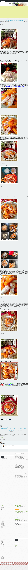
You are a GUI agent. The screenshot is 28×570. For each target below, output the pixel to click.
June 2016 (2, 521)
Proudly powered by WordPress (3, 563)
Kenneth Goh (7, 21)
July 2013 (1, 554)
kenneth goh (22, 434)
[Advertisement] (14, 13)
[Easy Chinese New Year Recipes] (21, 506)
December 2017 (2, 508)
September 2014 (2, 541)
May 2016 (2, 522)
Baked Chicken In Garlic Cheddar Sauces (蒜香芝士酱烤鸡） (21, 476)
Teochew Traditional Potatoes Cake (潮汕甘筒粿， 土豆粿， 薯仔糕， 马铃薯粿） (22, 428)
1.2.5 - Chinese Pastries (6, 434)
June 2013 (2, 555)
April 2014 (2, 546)
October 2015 (2, 529)
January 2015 (2, 537)
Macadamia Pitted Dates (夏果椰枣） (19, 465)
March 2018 (2, 507)
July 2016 (1, 520)
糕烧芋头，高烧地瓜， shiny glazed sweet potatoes (6, 435)
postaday (25, 434)
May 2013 (2, 556)
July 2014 (1, 543)
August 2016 (2, 519)
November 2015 (2, 528)
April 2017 (2, 512)
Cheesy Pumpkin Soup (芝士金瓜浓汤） (19, 469)
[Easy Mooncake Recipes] (21, 517)
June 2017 (2, 510)
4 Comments (26, 21)
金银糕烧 (13, 435)
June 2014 (2, 544)
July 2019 (1, 506)
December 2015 (2, 527)
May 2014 (2, 545)
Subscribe (2, 457)
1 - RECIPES (2, 434)
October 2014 (2, 540)
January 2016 (2, 526)
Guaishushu (19, 434)
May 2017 (2, 511)
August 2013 (2, 553)
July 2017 (1, 509)
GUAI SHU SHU (15, 434)
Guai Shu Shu (15, 3)
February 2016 (2, 525)
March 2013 (2, 558)
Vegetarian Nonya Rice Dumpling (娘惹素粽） (19, 466)
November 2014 (2, 539)
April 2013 (2, 557)
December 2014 (2, 538)
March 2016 (2, 524)
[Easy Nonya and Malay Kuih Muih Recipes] (21, 512)
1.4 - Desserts (10, 434)
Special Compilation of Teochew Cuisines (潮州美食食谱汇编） (4, 428)
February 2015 (2, 536)
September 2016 (2, 518)
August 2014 (2, 542)
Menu (14, 7)
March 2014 (2, 547)
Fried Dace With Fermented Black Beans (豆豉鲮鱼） (20, 467)
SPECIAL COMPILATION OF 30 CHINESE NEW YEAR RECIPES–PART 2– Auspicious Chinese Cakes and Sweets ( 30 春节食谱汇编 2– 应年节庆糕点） (13, 429)
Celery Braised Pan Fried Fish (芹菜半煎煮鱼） (20, 458)
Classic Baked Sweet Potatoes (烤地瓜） (19, 468)
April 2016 (2, 523)
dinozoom (13, 563)
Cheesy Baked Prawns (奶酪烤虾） (18, 475)
